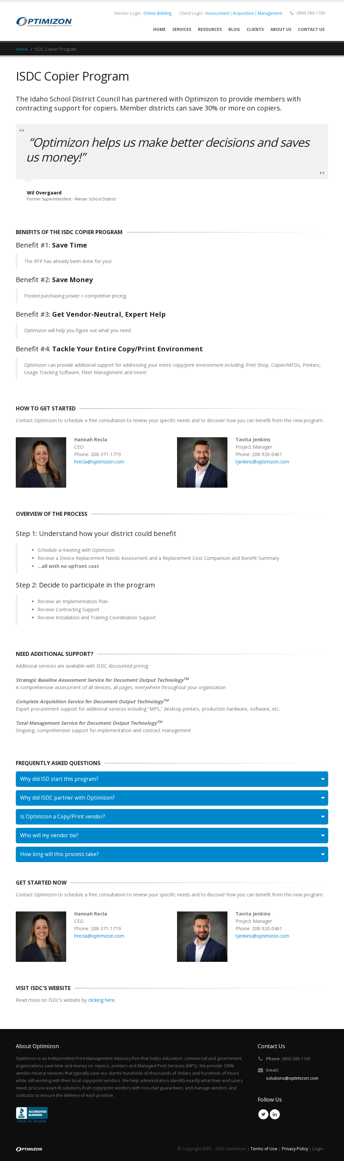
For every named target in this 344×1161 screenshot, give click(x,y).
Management (270, 13)
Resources (210, 29)
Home (159, 29)
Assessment (217, 13)
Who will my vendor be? (49, 835)
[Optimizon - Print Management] (44, 22)
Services (181, 29)
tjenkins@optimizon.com (262, 461)
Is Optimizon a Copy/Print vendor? (62, 816)
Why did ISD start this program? (59, 779)
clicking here (101, 1000)
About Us (280, 29)
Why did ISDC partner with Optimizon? (67, 797)
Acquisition (243, 13)
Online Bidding (157, 13)
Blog (234, 29)
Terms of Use (264, 1149)
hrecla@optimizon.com (99, 461)
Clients (255, 29)
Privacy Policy (295, 1149)
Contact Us (311, 29)
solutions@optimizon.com (292, 1078)
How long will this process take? (59, 854)
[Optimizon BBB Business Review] (32, 1115)
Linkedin (275, 1114)
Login (317, 1149)
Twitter (263, 1114)
